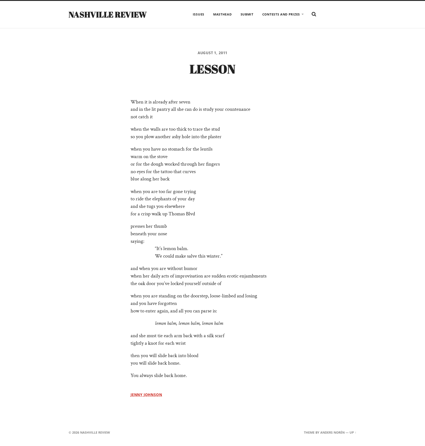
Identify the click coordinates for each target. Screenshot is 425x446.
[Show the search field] (313, 14)
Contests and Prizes (281, 14)
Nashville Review (108, 14)
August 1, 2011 (212, 52)
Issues (198, 14)
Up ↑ (353, 432)
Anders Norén (332, 432)
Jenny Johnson (146, 394)
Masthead (222, 14)
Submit (247, 14)
